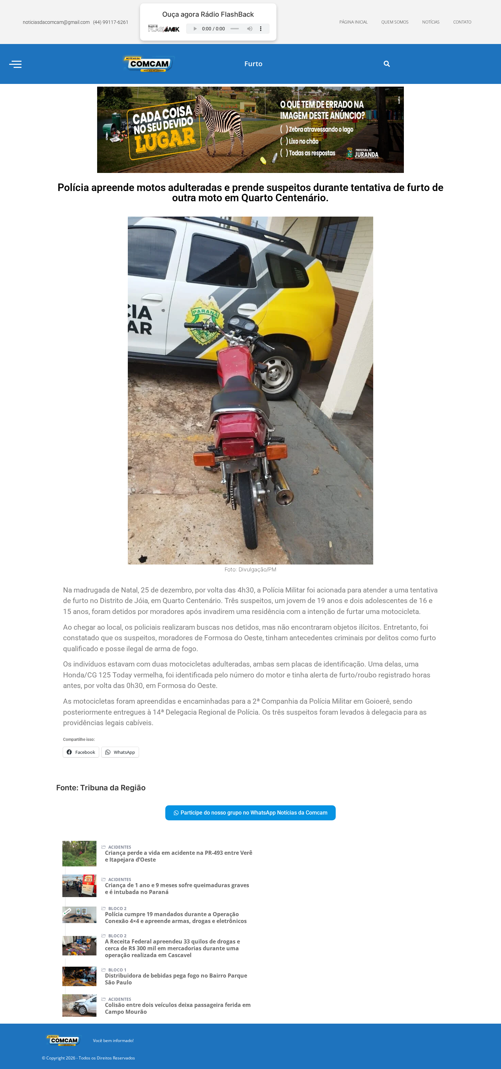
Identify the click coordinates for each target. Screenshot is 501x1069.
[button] (387, 64)
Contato (462, 22)
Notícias (431, 22)
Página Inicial (353, 22)
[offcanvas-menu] (15, 64)
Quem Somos (395, 22)
